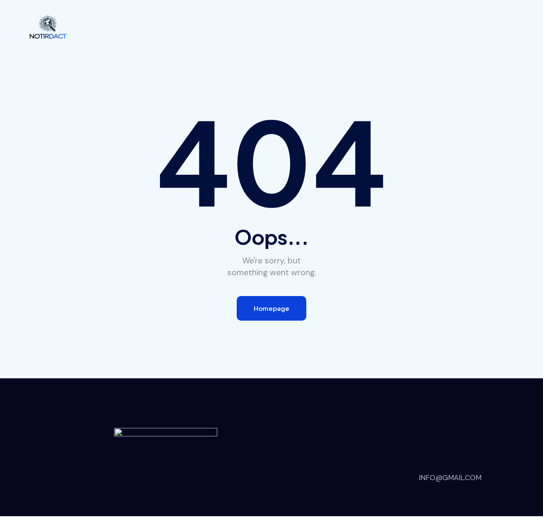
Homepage (271, 308)
